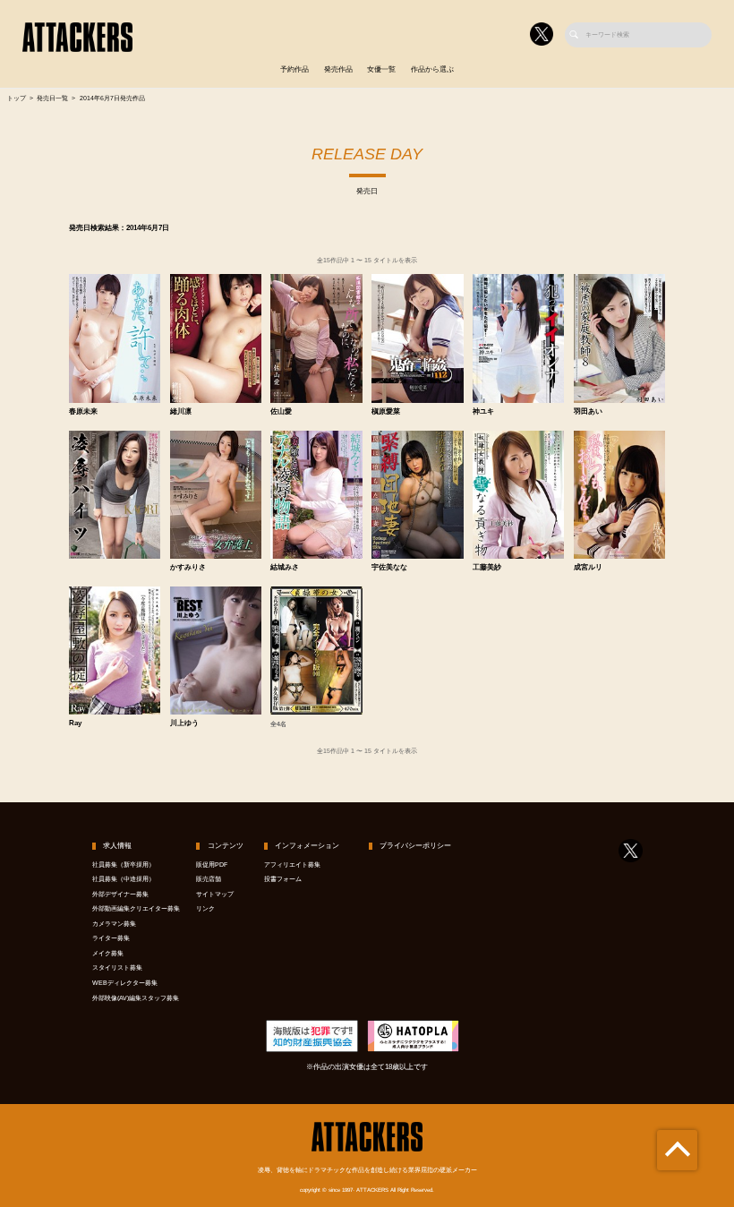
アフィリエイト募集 (292, 865)
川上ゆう (184, 723)
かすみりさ (188, 567)
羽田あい (588, 411)
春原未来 (83, 411)
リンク (205, 908)
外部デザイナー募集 (120, 894)
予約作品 (294, 69)
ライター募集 (111, 938)
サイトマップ (215, 894)
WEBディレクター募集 (125, 983)
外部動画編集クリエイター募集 (136, 908)
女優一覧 (381, 69)
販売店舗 (208, 879)
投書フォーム (283, 879)
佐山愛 (281, 411)
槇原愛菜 (385, 411)
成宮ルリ (588, 567)
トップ (16, 98)
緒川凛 (181, 411)
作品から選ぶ (432, 69)
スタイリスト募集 (117, 968)
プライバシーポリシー (415, 846)
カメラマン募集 (114, 924)
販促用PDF (211, 865)
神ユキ (483, 411)
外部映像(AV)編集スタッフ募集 (135, 998)
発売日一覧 (52, 98)
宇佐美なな (389, 567)
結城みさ (284, 567)
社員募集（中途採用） (123, 879)
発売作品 (338, 69)
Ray (75, 723)
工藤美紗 (487, 567)
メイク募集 (108, 953)
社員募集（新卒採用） (123, 865)
